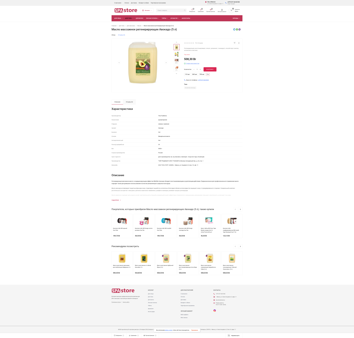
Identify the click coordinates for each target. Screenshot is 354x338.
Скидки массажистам (192, 63)
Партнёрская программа (187, 305)
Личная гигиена (152, 302)
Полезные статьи (116, 302)
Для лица (150, 293)
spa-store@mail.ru (220, 300)
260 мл (194, 74)
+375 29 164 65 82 (233, 2)
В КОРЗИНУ (210, 69)
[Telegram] (234, 29)
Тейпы (150, 305)
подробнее (115, 200)
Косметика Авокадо (190, 87)
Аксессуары (151, 311)
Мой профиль (184, 314)
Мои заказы (184, 317)
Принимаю (194, 330)
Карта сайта (126, 302)
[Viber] (239, 29)
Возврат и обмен (185, 302)
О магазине (184, 293)
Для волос (151, 299)
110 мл (187, 74)
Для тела (150, 296)
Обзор (113, 35)
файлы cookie (168, 330)
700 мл (201, 74)
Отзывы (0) (121, 35)
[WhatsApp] (237, 29)
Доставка (183, 299)
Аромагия (150, 308)
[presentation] (119, 62)
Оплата (183, 296)
